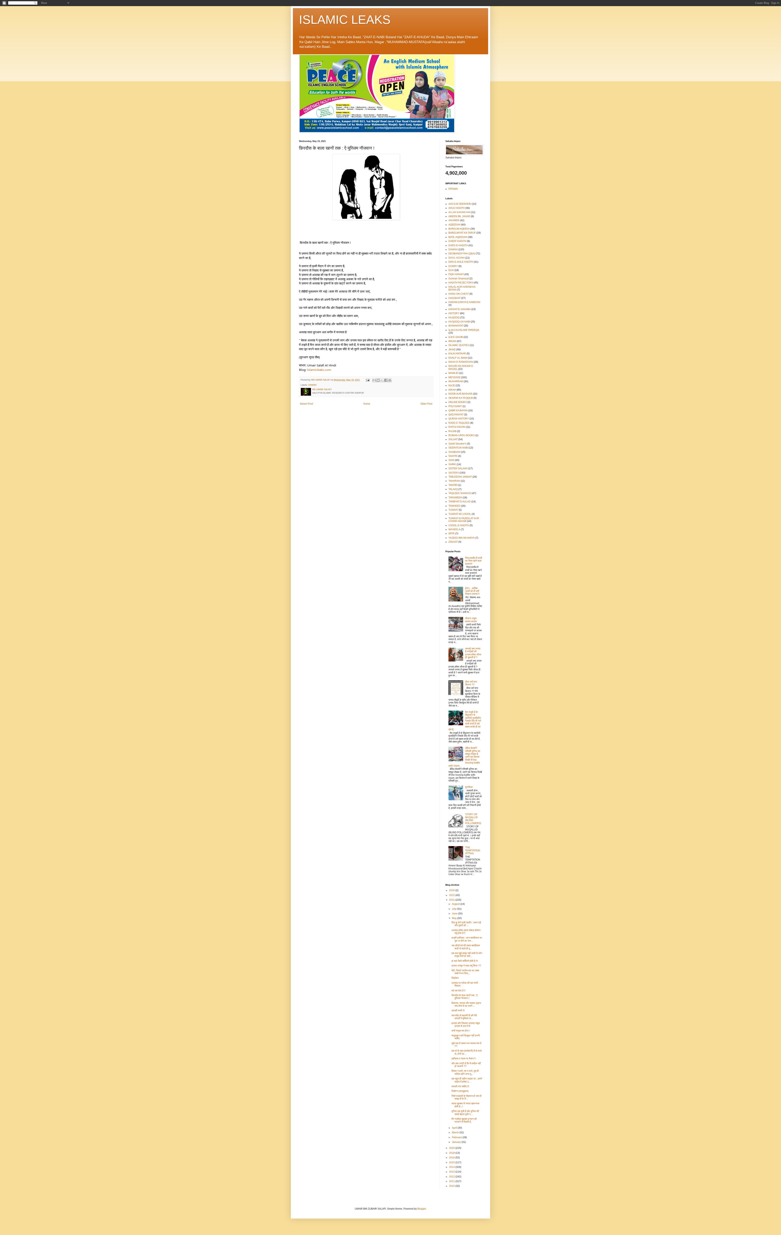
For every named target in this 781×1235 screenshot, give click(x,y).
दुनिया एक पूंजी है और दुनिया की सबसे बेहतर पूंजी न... (465, 1112)
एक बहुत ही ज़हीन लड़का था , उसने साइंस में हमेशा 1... (467, 1080)
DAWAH (312, 385)
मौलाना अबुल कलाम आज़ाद (471, 620)
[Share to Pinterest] (390, 380)
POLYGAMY (455, 406)
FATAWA (453, 188)
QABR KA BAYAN (458, 410)
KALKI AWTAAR (457, 353)
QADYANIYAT (456, 414)
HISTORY (453, 313)
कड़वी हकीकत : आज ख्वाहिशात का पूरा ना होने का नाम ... (467, 939)
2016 (452, 1157)
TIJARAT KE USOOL (459, 514)
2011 (452, 1181)
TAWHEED (454, 505)
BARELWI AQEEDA (459, 228)
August (456, 904)
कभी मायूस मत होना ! (461, 1030)
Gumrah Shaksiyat (458, 278)
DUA (451, 270)
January (456, 1142)
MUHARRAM (455, 381)
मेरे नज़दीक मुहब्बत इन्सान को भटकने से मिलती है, (464, 1120)
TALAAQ (453, 489)
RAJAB (452, 431)
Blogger (421, 1208)
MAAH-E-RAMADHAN (460, 361)
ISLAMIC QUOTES (458, 345)
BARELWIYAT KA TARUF (462, 232)
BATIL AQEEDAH (457, 237)
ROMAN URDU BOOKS (461, 435)
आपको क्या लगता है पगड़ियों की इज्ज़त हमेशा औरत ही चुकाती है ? (473, 653)
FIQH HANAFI (456, 274)
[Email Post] (367, 380)
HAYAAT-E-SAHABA (459, 309)
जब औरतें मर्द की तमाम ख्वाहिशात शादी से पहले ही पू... (466, 947)
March (455, 1132)
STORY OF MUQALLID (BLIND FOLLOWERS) (473, 818)
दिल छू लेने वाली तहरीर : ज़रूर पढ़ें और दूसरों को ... (466, 924)
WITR (451, 533)
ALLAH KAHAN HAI (459, 212)
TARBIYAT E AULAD (459, 501)
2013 (452, 1171)
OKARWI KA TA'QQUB (460, 397)
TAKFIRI (452, 485)
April (455, 1127)
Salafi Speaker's (457, 443)
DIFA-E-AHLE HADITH (460, 261)
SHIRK (452, 464)
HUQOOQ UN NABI (459, 321)
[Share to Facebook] (386, 380)
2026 (452, 890)
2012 (452, 1176)
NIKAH (452, 389)
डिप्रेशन (455, 978)
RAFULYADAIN (456, 427)
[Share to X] (382, 380)
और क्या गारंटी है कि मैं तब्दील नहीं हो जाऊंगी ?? (466, 1065)
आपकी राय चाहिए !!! (460, 1086)
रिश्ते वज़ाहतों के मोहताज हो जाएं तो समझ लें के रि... (467, 1097)
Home (366, 403)
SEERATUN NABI (458, 447)
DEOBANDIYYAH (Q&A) (461, 253)
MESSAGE (454, 377)
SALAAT (453, 439)
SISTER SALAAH (458, 468)
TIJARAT (453, 510)
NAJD (451, 385)
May (454, 918)
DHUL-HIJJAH (456, 257)
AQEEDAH (454, 224)
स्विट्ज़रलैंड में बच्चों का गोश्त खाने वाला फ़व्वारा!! (473, 561)
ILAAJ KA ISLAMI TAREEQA (463, 330)
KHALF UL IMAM (457, 357)
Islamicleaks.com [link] (319, 370)
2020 (452, 1148)
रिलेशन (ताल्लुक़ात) (460, 1091)
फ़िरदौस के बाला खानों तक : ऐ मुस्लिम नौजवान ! (464, 997)
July (454, 908)
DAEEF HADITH (457, 241)
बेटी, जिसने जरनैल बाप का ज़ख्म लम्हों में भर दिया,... (465, 972)
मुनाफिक (469, 787)
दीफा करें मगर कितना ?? (471, 683)
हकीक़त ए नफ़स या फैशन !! (464, 1058)
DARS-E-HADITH (458, 245)
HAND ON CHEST (458, 293)
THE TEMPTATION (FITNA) (472, 850)
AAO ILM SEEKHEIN (459, 204)
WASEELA (454, 529)
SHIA (451, 460)
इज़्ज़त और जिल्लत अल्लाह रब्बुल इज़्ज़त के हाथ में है (466, 1024)
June (455, 913)
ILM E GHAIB (455, 337)
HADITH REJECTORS (460, 282)
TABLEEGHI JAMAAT (460, 476)
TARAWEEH (455, 497)
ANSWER (453, 220)
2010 (452, 1186)
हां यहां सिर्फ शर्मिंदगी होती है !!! (465, 960)
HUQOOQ (453, 317)
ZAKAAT (453, 541)
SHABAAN (454, 452)
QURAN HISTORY (458, 418)
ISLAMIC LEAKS (344, 19)
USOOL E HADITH (458, 525)
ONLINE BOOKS (457, 402)
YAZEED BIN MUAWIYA (461, 537)
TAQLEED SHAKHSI (459, 493)
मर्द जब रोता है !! (458, 990)
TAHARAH (454, 480)
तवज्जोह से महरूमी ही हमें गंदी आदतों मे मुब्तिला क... (464, 1017)
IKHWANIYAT (455, 325)
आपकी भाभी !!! (458, 1010)
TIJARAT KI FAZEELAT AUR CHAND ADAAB (463, 520)
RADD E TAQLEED (459, 422)
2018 (452, 1152)
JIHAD (452, 349)
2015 (452, 1162)
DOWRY (453, 266)
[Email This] (374, 380)
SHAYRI (452, 456)
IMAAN (452, 341)
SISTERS (453, 472)
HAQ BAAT (454, 298)
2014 (452, 1167)
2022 (452, 895)
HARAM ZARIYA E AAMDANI (464, 302)
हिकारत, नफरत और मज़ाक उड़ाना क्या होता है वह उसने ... (466, 1004)
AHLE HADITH (456, 208)
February (457, 1137)
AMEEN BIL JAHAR (459, 216)
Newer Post (306, 403)
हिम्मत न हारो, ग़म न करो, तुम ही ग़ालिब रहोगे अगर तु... (465, 1072)
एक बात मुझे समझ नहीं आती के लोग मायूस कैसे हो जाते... (467, 954)
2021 (452, 899)
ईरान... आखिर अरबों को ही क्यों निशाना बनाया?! (472, 591)
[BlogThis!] (378, 380)
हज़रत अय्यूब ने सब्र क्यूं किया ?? (466, 965)
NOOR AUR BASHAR (460, 393)
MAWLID (453, 373)
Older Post (426, 403)
